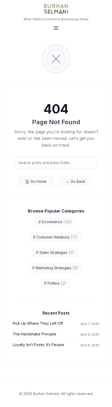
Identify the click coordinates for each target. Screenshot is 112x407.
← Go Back (75, 181)
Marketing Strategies (55, 267)
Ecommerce (55, 221)
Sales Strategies (55, 252)
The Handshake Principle (34, 334)
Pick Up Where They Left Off (38, 323)
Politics (55, 283)
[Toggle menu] (56, 28)
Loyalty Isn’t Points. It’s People (38, 344)
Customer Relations (55, 237)
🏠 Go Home (36, 181)
